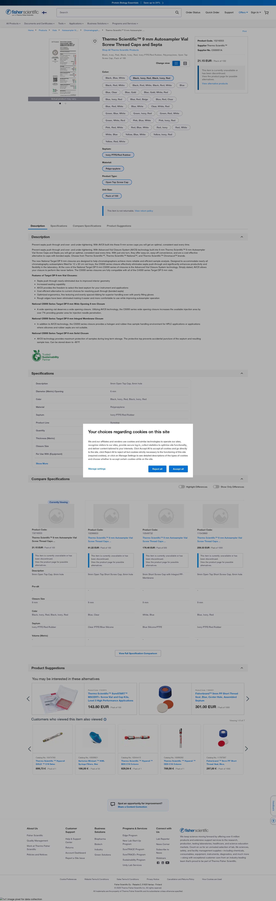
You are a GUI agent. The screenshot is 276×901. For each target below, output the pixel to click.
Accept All (178, 469)
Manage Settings (96, 468)
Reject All (157, 469)
